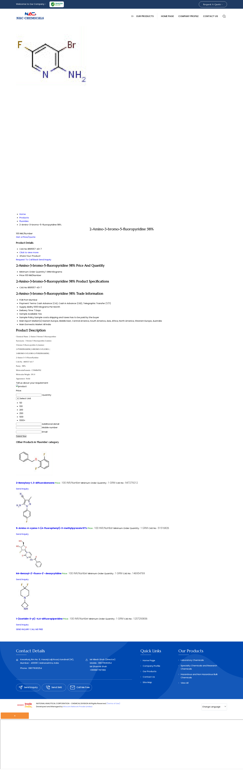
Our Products (145, 16)
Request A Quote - (213, 4)
